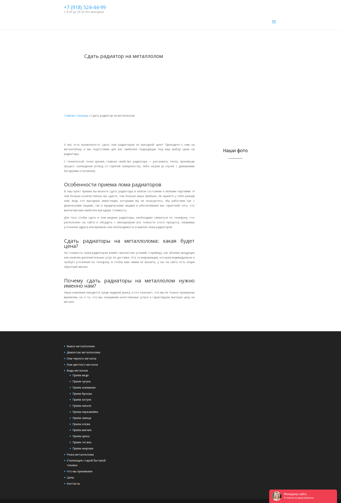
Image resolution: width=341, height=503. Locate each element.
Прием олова (81, 424)
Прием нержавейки (85, 412)
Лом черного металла (81, 358)
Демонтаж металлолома (83, 352)
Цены (70, 477)
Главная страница (76, 115)
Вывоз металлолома (81, 346)
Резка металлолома (80, 454)
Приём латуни (81, 399)
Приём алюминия (84, 387)
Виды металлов (77, 370)
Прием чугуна (81, 381)
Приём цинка (81, 436)
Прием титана (81, 442)
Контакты (73, 483)
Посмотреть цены (164, 69)
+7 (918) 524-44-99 (85, 7)
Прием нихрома (82, 448)
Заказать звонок (164, 84)
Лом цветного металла (82, 364)
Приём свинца (81, 418)
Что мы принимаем (79, 471)
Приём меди (80, 375)
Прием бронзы (82, 393)
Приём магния (81, 430)
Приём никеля (81, 406)
